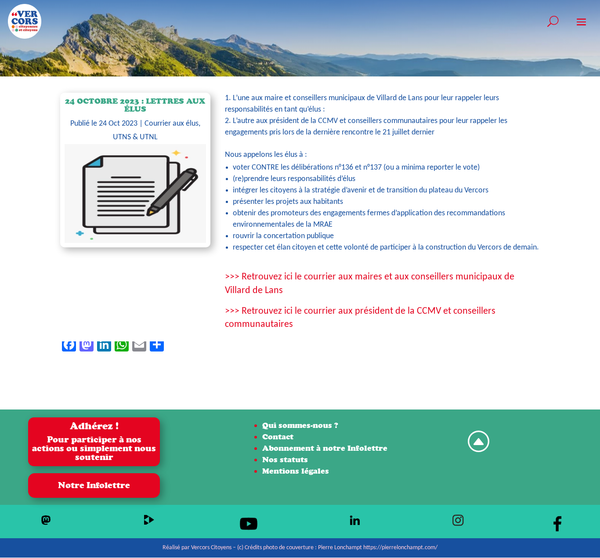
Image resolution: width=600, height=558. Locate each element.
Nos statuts (285, 459)
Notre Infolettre (94, 485)
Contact (277, 436)
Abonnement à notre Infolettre (324, 448)
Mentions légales (295, 470)
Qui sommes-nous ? (300, 425)
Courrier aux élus (172, 124)
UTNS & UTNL (135, 137)
